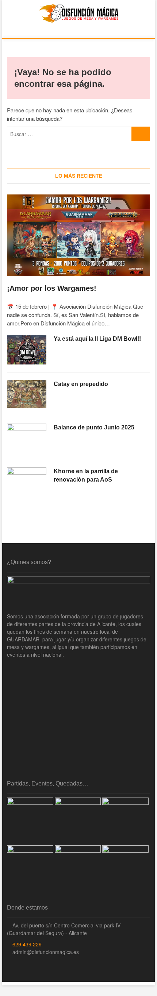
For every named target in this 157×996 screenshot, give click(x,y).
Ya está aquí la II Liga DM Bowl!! (97, 339)
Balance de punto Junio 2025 (94, 427)
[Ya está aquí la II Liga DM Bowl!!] (26, 350)
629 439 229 (26, 944)
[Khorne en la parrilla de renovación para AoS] (26, 481)
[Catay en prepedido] (26, 394)
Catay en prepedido (81, 384)
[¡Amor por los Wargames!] (78, 235)
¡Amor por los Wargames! (51, 288)
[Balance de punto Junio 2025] (26, 437)
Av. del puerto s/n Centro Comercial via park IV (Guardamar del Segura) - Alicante (63, 929)
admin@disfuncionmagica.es (45, 952)
